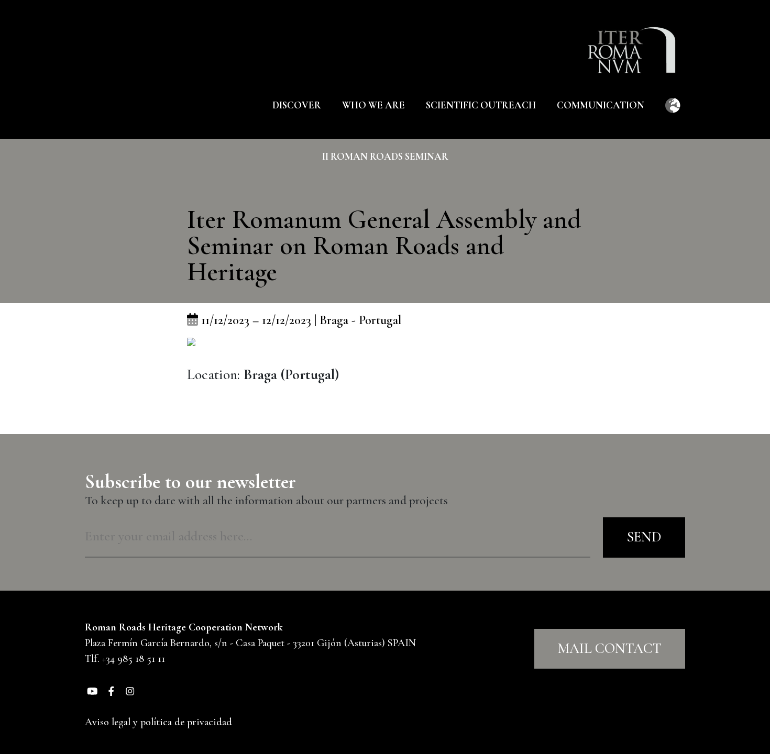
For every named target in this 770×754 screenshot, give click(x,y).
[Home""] (636, 42)
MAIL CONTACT (610, 648)
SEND (644, 537)
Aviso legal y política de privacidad (158, 722)
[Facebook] (111, 690)
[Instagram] (130, 690)
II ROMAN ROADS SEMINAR (385, 156)
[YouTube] (92, 690)
